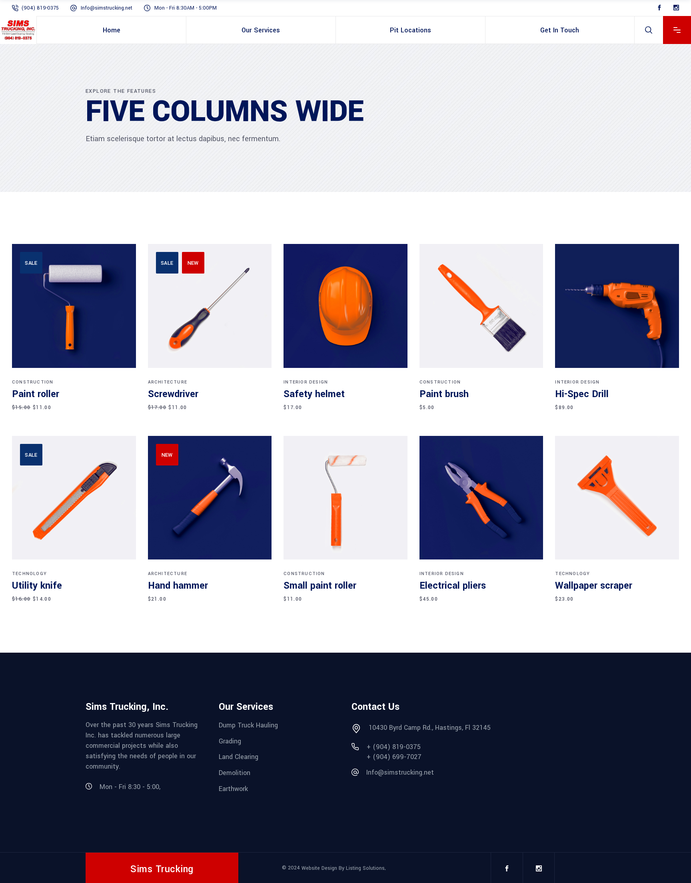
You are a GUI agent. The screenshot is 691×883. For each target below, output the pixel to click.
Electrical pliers (452, 585)
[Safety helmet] (345, 306)
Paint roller (35, 394)
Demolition (234, 772)
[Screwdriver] (210, 306)
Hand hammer (178, 585)
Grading (230, 740)
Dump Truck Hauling (248, 725)
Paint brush (444, 394)
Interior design (306, 382)
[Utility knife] (74, 498)
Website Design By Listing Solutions (343, 868)
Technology (29, 574)
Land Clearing (238, 756)
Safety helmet (314, 394)
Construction (32, 382)
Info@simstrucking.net (106, 8)
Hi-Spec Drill (582, 394)
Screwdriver (173, 394)
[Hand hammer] (210, 498)
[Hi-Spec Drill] (617, 306)
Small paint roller (320, 585)
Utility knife (37, 585)
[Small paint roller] (345, 498)
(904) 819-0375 (40, 8)
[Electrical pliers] (481, 498)
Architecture (167, 382)
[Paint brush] (481, 306)
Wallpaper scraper (593, 585)
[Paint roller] (74, 306)
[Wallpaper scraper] (617, 498)
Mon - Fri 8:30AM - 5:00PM (185, 8)
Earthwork (233, 788)
